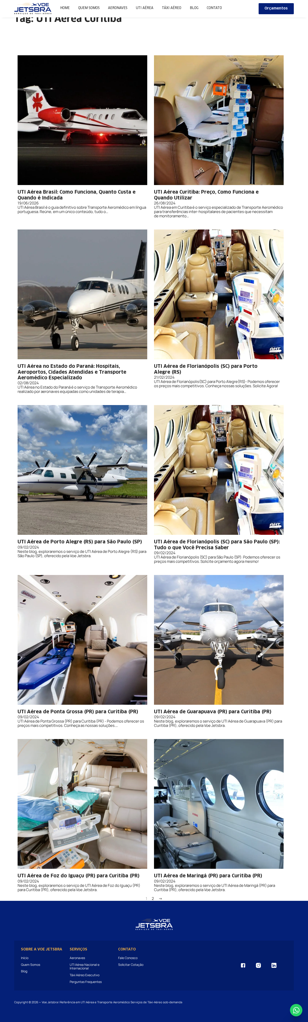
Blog (194, 8)
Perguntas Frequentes (86, 982)
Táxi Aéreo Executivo (84, 975)
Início (24, 958)
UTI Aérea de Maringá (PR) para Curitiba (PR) (208, 876)
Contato (214, 8)
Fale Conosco (128, 958)
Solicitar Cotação (130, 964)
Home (65, 8)
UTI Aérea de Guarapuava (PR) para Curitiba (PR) (212, 711)
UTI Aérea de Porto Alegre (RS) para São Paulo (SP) (80, 542)
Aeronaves (117, 8)
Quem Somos (89, 8)
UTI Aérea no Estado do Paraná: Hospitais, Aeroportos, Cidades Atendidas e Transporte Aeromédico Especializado (72, 372)
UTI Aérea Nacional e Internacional (84, 966)
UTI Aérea (144, 8)
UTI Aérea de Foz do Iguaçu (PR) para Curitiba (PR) (79, 876)
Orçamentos (276, 8)
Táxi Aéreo (171, 8)
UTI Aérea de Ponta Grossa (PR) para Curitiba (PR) (78, 711)
